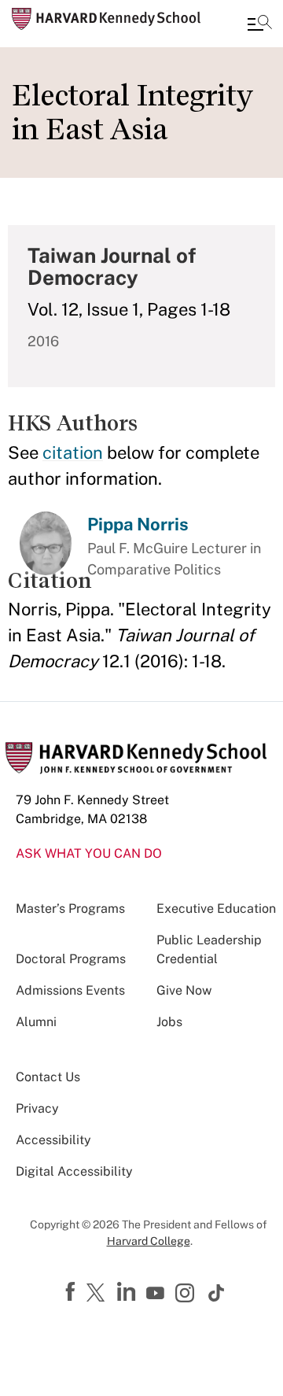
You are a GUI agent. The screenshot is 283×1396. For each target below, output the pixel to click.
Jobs (169, 1021)
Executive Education (216, 908)
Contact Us (48, 1076)
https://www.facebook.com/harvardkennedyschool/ (72, 1292)
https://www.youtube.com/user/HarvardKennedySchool (157, 1294)
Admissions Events (70, 990)
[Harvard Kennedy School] (106, 19)
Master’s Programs (70, 908)
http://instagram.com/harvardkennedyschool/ (187, 1294)
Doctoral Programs (71, 958)
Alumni (36, 1021)
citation (72, 452)
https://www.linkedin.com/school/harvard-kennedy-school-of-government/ (128, 1292)
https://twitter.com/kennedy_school (98, 1293)
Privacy (37, 1108)
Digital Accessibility (74, 1171)
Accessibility (53, 1139)
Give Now (183, 990)
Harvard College (148, 1241)
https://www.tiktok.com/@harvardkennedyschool (217, 1293)
